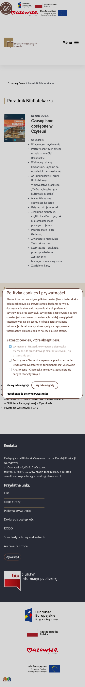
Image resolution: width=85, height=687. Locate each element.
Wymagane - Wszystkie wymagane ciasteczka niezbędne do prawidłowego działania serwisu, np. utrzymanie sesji (42, 351)
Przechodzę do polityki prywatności (27, 393)
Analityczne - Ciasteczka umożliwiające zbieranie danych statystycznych (42, 372)
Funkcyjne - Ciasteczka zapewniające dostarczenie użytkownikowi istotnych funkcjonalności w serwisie (44, 363)
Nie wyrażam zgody (18, 385)
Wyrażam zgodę (45, 385)
